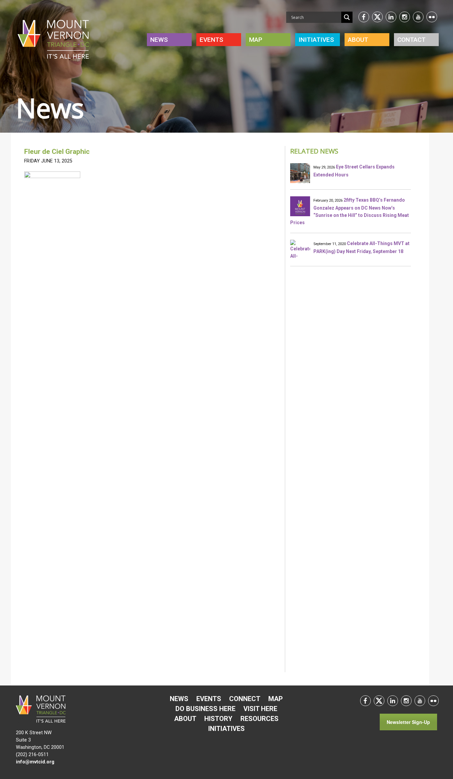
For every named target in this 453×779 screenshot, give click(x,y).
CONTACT (411, 39)
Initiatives (226, 728)
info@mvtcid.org (35, 762)
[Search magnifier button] (347, 17)
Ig (405, 17)
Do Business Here (205, 708)
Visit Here (260, 708)
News (159, 39)
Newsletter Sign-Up (408, 722)
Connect (244, 698)
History (218, 718)
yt (418, 17)
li (391, 17)
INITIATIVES (316, 39)
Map (255, 39)
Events (211, 39)
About (358, 39)
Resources (259, 718)
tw (377, 17)
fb (364, 17)
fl (432, 17)
